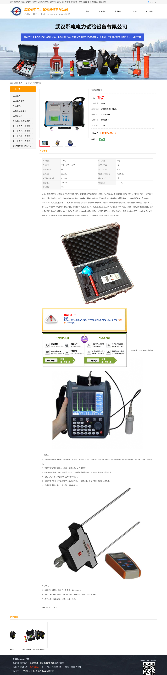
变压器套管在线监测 (21, 126)
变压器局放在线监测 (21, 141)
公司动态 (133, 11)
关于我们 (149, 11)
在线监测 (17, 96)
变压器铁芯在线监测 (21, 131)
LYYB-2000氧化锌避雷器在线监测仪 (25, 649)
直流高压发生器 (19, 111)
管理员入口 (42, 671)
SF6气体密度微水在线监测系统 (26, 146)
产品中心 (102, 11)
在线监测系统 (18, 101)
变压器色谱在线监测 (21, 136)
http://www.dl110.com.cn (50, 607)
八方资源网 (26, 671)
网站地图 (50, 671)
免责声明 (34, 671)
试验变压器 (17, 116)
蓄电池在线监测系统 (21, 121)
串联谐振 (17, 106)
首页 (87, 11)
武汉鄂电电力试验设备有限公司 (42, 663)
